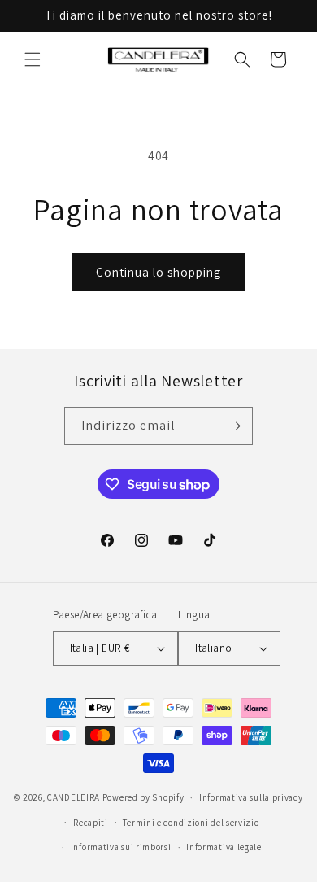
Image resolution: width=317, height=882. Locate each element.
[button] (32, 59)
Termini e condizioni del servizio (190, 822)
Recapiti (90, 822)
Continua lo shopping (158, 272)
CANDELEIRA (73, 797)
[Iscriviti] (234, 426)
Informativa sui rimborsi (121, 847)
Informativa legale (224, 847)
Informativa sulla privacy (251, 797)
